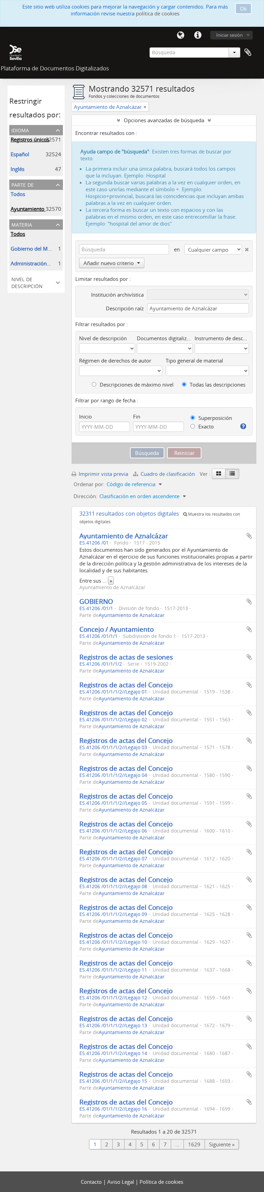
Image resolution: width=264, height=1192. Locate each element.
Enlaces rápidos (197, 35)
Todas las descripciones (216, 384)
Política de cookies (161, 1181)
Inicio (85, 416)
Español (20, 154)
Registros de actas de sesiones (126, 657)
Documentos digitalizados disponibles (165, 338)
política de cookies (157, 13)
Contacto (92, 1181)
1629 (194, 1144)
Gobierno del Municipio (39, 248)
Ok (243, 8)
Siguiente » (221, 1144)
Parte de (22, 184)
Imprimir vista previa (102, 473)
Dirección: (85, 496)
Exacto (205, 426)
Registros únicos (30, 139)
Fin (136, 416)
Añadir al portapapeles (249, 535)
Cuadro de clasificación (167, 473)
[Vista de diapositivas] (219, 474)
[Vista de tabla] (232, 474)
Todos (18, 194)
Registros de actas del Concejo (126, 684)
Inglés (17, 168)
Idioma (180, 35)
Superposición (214, 417)
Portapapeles (247, 52)
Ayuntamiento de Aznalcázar (123, 535)
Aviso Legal (121, 1181)
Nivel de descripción (27, 282)
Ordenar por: (89, 484)
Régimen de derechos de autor (115, 360)
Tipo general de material (194, 360)
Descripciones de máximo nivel (136, 384)
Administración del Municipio (45, 263)
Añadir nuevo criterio (109, 263)
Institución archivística (117, 294)
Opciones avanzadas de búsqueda (164, 120)
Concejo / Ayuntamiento (116, 629)
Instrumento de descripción (222, 338)
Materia (21, 224)
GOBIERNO (96, 601)
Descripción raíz (125, 308)
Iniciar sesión (229, 35)
